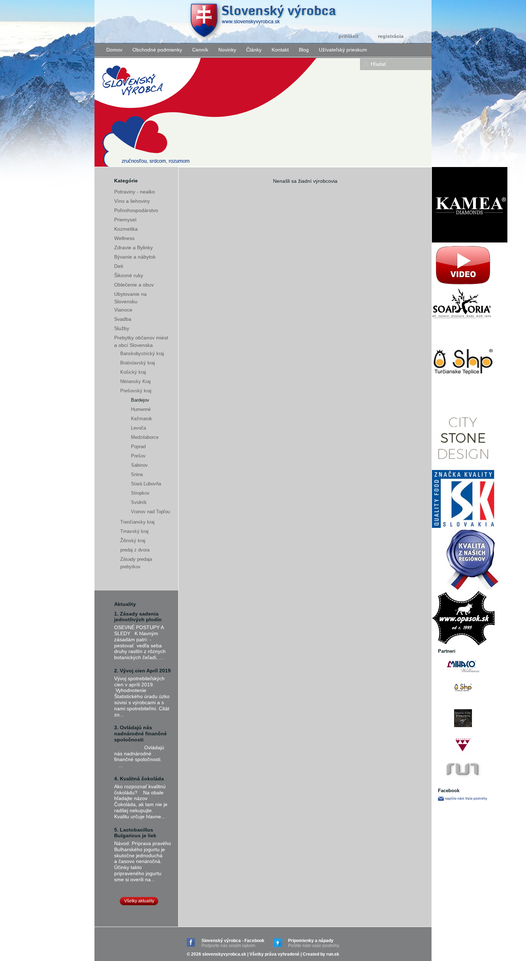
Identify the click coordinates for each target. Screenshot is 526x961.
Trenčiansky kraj (137, 522)
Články (254, 50)
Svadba (122, 319)
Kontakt (280, 50)
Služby (121, 328)
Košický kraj (133, 372)
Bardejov (140, 400)
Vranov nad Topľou (150, 511)
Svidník (139, 502)
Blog (304, 50)
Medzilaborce (145, 437)
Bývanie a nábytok (135, 257)
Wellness (124, 238)
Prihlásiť (349, 36)
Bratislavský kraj (137, 363)
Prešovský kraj (135, 390)
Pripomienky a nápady (313, 943)
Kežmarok (141, 418)
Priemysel (125, 219)
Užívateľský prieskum (343, 50)
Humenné (141, 409)
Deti (118, 266)
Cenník (200, 50)
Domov (114, 50)
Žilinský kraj (132, 540)
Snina (137, 474)
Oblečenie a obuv (134, 285)
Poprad (138, 446)
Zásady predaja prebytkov (136, 563)
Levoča (138, 428)
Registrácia (391, 36)
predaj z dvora (135, 550)
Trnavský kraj (134, 531)
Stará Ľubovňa (146, 483)
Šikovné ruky (128, 275)
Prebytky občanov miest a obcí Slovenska (141, 341)
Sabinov (139, 465)
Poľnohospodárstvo (136, 210)
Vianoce (123, 310)
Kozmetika (126, 229)
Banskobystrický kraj (142, 353)
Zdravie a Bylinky (133, 247)
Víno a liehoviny (132, 201)
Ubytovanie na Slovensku (130, 297)
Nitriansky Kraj (135, 381)
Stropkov (140, 493)
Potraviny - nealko (134, 192)
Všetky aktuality (139, 900)
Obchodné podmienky (157, 50)
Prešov (138, 456)
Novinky (227, 50)
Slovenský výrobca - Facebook (232, 943)
